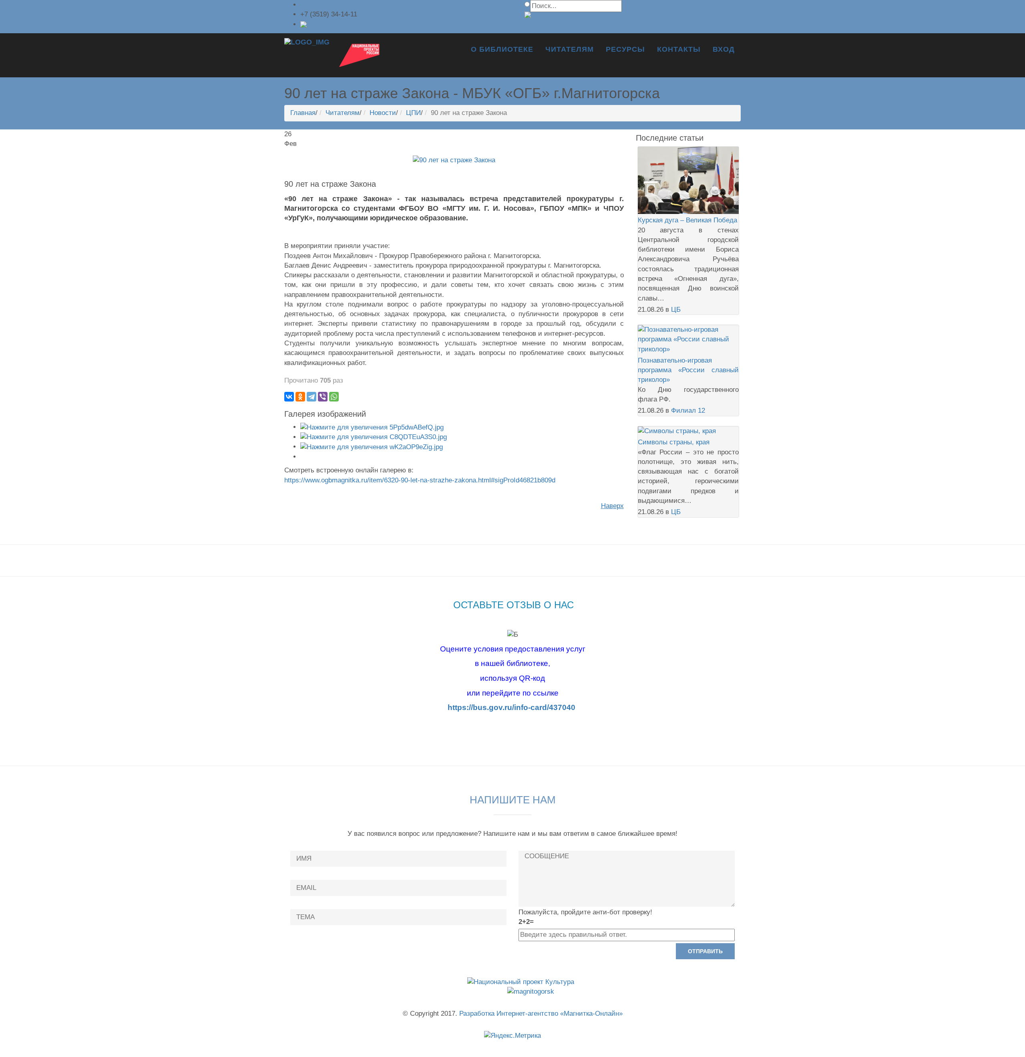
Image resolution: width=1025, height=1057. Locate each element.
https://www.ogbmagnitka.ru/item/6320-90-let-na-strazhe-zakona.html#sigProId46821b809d (419, 480)
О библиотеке (502, 49)
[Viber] (323, 396)
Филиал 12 (688, 410)
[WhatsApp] (334, 396)
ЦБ (676, 309)
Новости (383, 113)
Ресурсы (625, 49)
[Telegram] (311, 396)
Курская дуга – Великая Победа (687, 220)
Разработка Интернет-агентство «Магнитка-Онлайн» (541, 1013)
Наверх (612, 506)
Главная (303, 113)
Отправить (705, 951)
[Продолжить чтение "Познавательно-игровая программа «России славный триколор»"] (688, 339)
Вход (724, 49)
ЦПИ (413, 113)
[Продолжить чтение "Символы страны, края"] (677, 431)
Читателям (569, 49)
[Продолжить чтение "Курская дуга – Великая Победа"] (688, 180)
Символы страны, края (673, 442)
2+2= (526, 922)
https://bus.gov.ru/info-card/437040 (511, 707)
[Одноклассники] (300, 396)
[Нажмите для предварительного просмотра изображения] (454, 159)
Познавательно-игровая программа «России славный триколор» (688, 370)
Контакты (679, 49)
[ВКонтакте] (289, 396)
